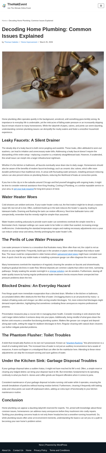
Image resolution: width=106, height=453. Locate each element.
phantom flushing (74, 343)
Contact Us (18, 450)
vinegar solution (57, 271)
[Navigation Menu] (101, 5)
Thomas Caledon (11, 42)
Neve (41, 445)
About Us (6, 450)
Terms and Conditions (60, 450)
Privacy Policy (40, 450)
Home (4, 21)
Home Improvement (29, 42)
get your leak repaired (24, 189)
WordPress (62, 445)
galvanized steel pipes (67, 254)
